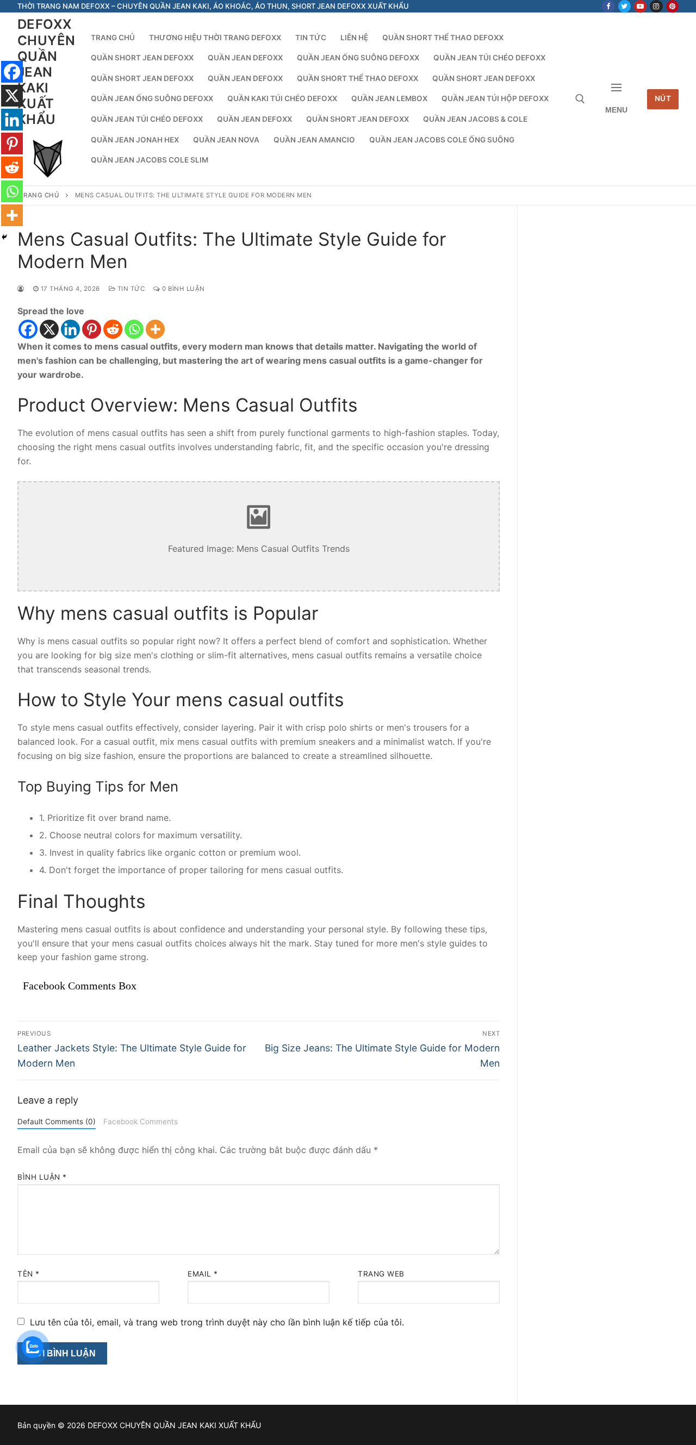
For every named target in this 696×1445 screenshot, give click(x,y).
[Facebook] (608, 6)
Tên (28, 1273)
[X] (49, 329)
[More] (155, 329)
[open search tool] (580, 99)
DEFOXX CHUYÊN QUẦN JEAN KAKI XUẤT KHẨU (46, 71)
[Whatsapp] (134, 329)
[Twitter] (624, 6)
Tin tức (130, 288)
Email (203, 1273)
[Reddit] (112, 329)
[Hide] (4, 237)
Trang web (381, 1273)
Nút (663, 98)
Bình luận (42, 1177)
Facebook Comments (140, 1121)
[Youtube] (640, 6)
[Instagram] (656, 6)
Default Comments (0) (56, 1121)
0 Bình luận (182, 288)
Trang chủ (39, 195)
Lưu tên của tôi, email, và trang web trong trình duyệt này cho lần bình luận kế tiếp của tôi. (217, 1322)
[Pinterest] (672, 6)
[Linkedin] (70, 329)
